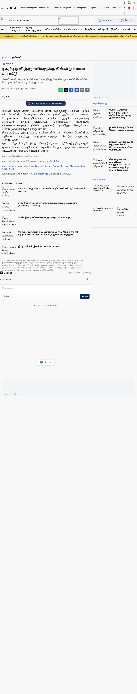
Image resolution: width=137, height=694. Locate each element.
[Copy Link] (87, 90)
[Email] (82, 90)
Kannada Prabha (45, 8)
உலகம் (126, 29)
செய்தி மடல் (106, 20)
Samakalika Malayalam (62, 8)
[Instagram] (134, 2)
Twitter (38, 166)
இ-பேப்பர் (128, 20)
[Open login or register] (15, 8)
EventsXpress (116, 8)
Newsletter (38, 156)
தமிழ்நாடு (103, 29)
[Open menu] (2, 7)
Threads (73, 166)
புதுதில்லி (7, 64)
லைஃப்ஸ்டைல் (72, 29)
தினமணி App (41, 174)
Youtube (56, 166)
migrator (5, 96)
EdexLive (105, 8)
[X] (124, 8)
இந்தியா (115, 29)
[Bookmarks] (11, 8)
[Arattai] (129, 2)
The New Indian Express (27, 8)
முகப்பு (3, 29)
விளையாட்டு (52, 29)
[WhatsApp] (134, 8)
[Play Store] (124, 13)
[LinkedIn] (77, 90)
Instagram (47, 166)
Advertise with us (102, 97)
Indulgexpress (94, 8)
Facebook (29, 166)
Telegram (65, 166)
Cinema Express (79, 8)
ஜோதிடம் (90, 29)
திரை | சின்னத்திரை (33, 29)
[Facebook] (124, 2)
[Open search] (7, 8)
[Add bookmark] (88, 64)
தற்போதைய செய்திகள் (16, 29)
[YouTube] (129, 8)
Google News (8, 169)
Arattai (81, 166)
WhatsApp (54, 161)
